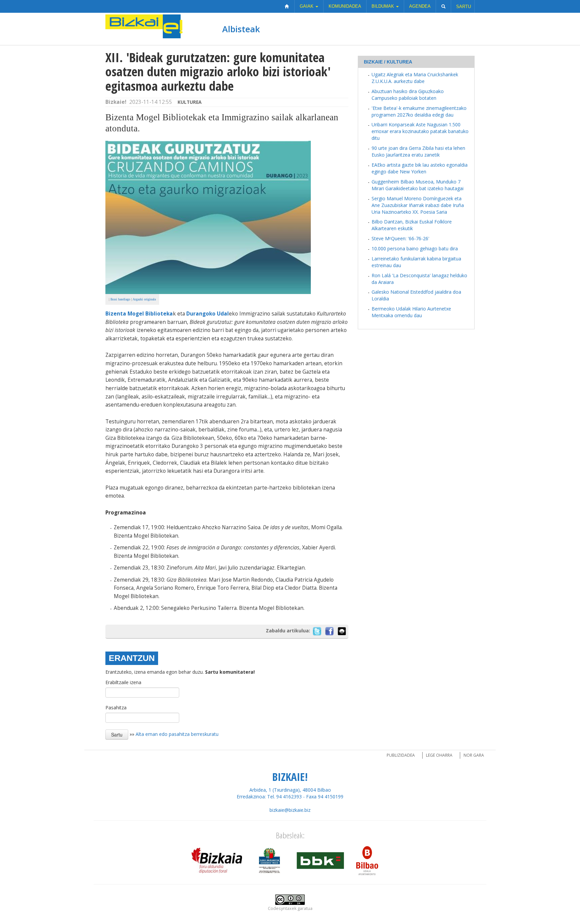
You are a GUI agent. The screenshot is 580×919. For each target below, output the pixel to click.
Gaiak (307, 6)
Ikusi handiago (120, 299)
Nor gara (474, 755)
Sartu (463, 6)
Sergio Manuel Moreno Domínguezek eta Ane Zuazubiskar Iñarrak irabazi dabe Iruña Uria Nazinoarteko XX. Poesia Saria (418, 205)
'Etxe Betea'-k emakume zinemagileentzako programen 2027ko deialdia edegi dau (419, 111)
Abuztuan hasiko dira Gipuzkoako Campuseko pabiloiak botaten (408, 94)
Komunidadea (345, 6)
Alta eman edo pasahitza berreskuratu (177, 733)
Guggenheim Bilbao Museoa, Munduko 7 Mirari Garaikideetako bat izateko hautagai (418, 185)
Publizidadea (401, 755)
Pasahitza (116, 707)
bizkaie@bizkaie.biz (290, 810)
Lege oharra (439, 755)
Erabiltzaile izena (123, 682)
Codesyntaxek (282, 908)
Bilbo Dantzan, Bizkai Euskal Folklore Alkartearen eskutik (412, 225)
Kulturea (190, 102)
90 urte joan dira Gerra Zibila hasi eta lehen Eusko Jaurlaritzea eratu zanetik (418, 151)
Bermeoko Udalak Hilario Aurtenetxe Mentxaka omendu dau (411, 312)
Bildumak (383, 6)
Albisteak (241, 29)
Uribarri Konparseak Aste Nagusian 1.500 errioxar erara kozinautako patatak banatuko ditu (420, 131)
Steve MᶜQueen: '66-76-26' (400, 238)
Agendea (420, 6)
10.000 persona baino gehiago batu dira (415, 248)
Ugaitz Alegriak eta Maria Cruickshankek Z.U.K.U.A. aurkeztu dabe (415, 77)
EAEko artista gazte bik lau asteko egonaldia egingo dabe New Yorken (420, 168)
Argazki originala (144, 299)
